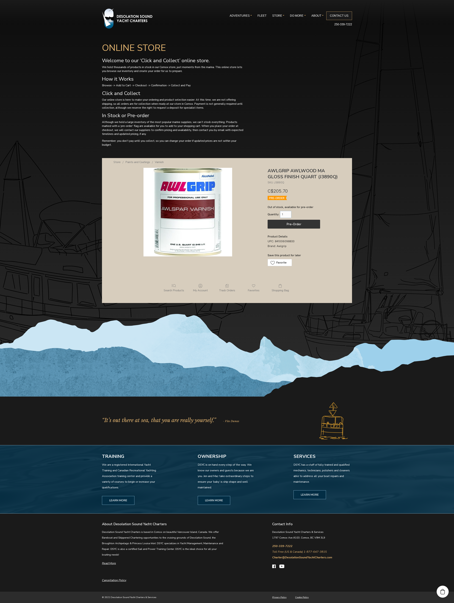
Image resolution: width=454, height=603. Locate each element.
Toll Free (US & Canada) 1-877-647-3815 (299, 552)
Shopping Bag (280, 290)
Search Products (174, 290)
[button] (280, 262)
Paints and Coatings (137, 162)
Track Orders (227, 290)
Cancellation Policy (114, 580)
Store (117, 162)
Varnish (159, 162)
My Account (200, 290)
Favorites (253, 290)
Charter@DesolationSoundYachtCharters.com (302, 557)
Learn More (118, 500)
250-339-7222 (343, 24)
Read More (109, 563)
